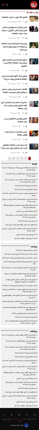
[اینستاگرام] (27, 415)
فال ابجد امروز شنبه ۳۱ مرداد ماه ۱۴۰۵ (25, 186)
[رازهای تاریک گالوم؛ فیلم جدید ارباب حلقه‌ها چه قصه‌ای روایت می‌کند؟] (33, 78)
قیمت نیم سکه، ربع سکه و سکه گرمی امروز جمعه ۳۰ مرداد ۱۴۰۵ (20, 263)
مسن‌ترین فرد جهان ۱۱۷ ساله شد (27, 221)
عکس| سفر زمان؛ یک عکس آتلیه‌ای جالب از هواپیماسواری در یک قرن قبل (19, 296)
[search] (7, 5)
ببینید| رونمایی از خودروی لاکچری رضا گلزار (24, 313)
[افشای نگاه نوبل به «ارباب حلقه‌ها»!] (33, 19)
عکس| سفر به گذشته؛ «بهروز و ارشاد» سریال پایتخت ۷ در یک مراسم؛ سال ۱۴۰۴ (19, 169)
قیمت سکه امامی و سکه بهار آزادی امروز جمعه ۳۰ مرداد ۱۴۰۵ (19, 258)
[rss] (4, 415)
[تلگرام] (34, 415)
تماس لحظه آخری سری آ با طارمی (26, 211)
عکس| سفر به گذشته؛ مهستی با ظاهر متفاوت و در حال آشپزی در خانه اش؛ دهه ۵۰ (20, 322)
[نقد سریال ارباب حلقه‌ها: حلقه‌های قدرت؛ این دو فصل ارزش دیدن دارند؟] (33, 147)
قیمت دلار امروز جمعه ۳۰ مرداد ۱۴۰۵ (26, 250)
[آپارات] (19, 415)
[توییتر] (11, 415)
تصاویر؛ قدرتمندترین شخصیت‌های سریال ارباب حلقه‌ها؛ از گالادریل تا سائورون (14, 62)
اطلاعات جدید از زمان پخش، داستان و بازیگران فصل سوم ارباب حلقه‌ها (14, 91)
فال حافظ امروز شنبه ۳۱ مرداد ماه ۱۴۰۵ (25, 189)
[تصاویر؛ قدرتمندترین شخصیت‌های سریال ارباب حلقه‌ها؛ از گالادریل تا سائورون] (33, 61)
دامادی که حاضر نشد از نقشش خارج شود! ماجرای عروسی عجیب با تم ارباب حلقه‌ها (14, 105)
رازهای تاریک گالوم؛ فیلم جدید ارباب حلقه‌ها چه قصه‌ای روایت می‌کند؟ (14, 78)
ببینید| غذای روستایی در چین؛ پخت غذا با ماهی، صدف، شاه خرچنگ (19, 194)
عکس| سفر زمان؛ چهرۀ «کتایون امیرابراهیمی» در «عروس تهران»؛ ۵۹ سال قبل (20, 275)
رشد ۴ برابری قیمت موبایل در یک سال (25, 238)
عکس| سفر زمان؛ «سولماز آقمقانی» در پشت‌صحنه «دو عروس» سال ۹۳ (21, 175)
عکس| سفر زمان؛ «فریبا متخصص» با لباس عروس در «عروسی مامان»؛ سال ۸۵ (19, 230)
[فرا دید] (34, 5)
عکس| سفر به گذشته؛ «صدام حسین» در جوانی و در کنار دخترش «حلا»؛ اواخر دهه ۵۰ (20, 181)
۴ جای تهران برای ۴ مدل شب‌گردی (26, 235)
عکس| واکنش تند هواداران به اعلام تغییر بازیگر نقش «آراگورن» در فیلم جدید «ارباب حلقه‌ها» (14, 30)
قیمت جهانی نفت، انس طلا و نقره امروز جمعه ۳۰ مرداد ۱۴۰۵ (19, 286)
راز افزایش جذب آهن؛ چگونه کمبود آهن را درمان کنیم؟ (20, 225)
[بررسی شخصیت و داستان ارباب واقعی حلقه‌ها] (33, 133)
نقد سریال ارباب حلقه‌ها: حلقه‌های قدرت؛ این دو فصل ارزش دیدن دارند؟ (14, 147)
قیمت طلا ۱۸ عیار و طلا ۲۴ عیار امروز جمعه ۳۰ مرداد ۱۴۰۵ (20, 254)
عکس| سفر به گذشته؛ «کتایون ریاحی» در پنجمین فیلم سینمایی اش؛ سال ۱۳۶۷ (21, 216)
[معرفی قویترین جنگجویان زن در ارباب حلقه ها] (33, 120)
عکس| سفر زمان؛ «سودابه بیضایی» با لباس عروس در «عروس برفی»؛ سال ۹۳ (19, 200)
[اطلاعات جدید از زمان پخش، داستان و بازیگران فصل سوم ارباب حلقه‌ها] (33, 91)
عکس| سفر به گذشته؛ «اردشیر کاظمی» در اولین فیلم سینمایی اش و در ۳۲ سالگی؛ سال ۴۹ (19, 302)
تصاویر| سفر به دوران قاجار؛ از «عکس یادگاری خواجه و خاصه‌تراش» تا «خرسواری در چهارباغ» (21, 281)
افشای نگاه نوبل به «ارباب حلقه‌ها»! (14, 17)
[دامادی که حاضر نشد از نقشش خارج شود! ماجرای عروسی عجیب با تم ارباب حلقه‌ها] (33, 104)
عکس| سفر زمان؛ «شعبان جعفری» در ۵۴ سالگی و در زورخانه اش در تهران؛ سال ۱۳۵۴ (19, 290)
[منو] (3, 5)
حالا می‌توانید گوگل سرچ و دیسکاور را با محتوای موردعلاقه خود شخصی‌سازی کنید (20, 206)
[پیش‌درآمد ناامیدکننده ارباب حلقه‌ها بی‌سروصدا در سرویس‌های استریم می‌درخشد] (33, 45)
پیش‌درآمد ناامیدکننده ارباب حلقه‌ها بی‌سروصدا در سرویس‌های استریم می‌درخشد (14, 46)
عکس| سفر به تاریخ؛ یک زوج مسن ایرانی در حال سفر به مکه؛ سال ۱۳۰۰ (19, 269)
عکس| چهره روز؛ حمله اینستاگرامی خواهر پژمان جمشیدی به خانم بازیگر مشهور (19, 308)
